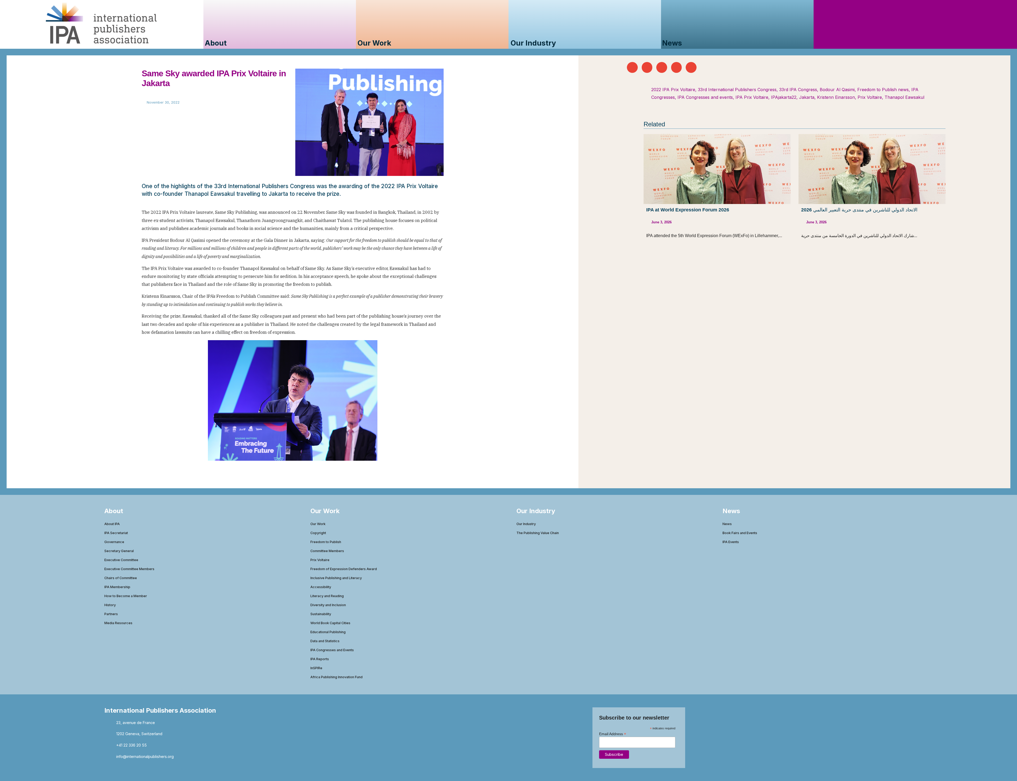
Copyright (318, 533)
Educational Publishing (328, 632)
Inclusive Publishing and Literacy (336, 578)
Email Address (612, 733)
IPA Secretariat (116, 533)
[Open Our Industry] (560, 43)
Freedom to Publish (325, 542)
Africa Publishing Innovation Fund (336, 677)
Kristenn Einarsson (836, 97)
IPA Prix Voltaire (751, 97)
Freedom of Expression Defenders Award (343, 569)
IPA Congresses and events (705, 97)
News (727, 524)
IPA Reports (319, 659)
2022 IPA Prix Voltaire (673, 89)
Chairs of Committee (120, 578)
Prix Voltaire (870, 97)
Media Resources (118, 623)
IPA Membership (117, 587)
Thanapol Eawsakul (904, 97)
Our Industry (526, 524)
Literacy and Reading (327, 596)
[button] (632, 67)
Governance (114, 542)
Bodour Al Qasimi (837, 89)
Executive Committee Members (129, 569)
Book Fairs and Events (739, 533)
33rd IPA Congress (798, 89)
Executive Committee (121, 560)
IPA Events (730, 542)
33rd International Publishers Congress (737, 89)
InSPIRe (316, 668)
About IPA (112, 524)
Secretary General (119, 551)
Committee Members (327, 551)
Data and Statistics (325, 641)
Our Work (317, 524)
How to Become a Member (125, 596)
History (110, 605)
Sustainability (320, 614)
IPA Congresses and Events (332, 650)
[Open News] (686, 43)
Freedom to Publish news (883, 89)
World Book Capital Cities (330, 623)
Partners (111, 614)
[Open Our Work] (396, 43)
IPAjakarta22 (783, 97)
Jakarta (806, 97)
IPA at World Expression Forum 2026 (687, 209)
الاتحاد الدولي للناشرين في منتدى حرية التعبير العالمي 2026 (859, 209)
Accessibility (320, 587)
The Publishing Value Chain (537, 533)
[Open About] (231, 43)
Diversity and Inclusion (328, 605)
